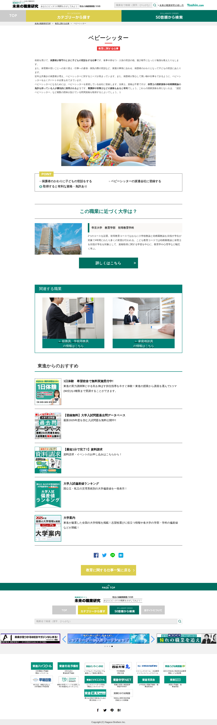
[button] (105, 646)
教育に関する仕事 (62, 23)
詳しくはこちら (108, 263)
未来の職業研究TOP (43, 23)
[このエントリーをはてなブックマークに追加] (121, 555)
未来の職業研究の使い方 (171, 5)
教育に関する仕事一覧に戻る (108, 570)
